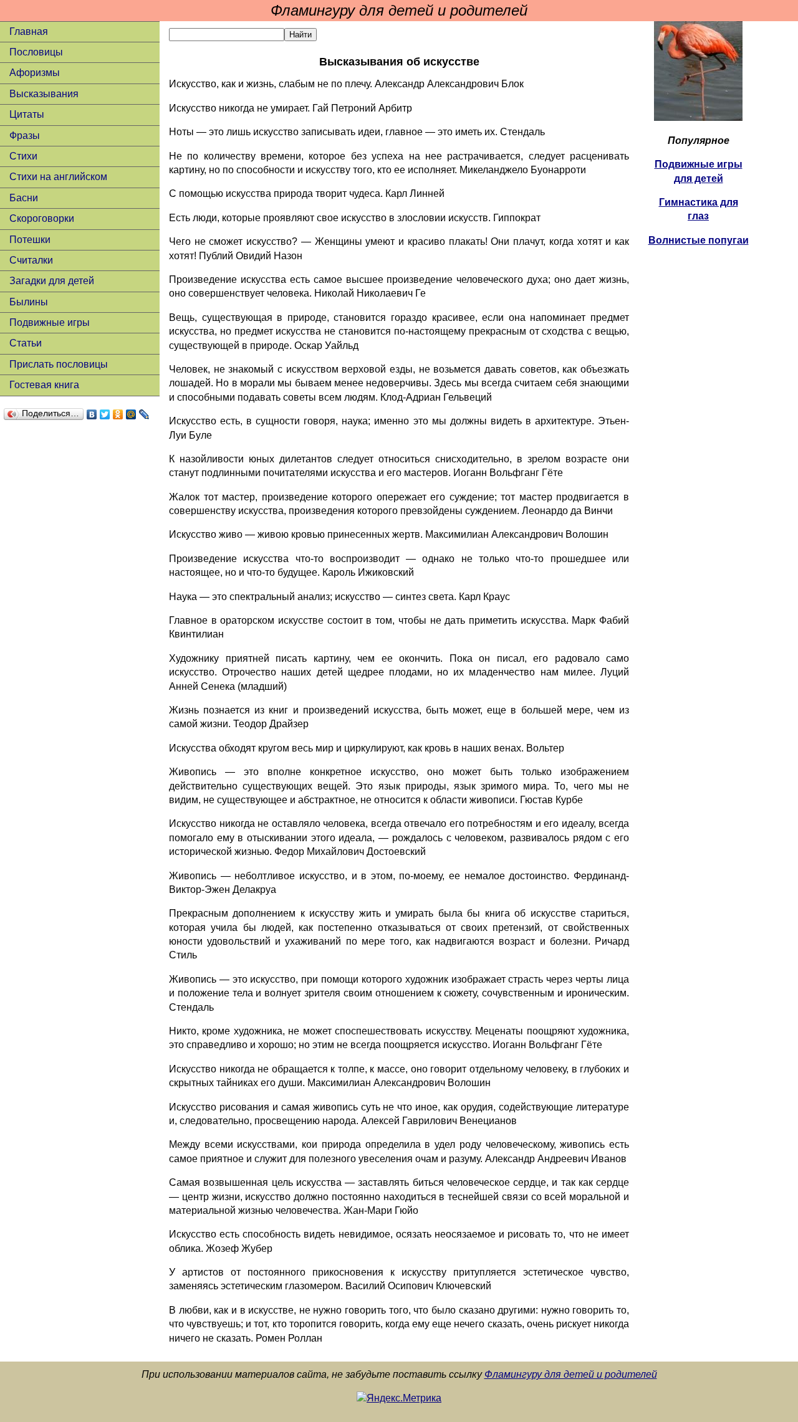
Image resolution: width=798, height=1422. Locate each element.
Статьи (25, 343)
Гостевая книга (44, 384)
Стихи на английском (58, 176)
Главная (28, 31)
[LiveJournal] (144, 414)
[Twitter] (105, 414)
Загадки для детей (51, 280)
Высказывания (44, 93)
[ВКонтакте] (92, 414)
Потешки (29, 239)
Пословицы (36, 52)
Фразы (24, 135)
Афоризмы (34, 72)
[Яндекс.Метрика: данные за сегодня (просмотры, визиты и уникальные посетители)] (399, 1398)
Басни (23, 198)
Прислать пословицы (58, 364)
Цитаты (26, 114)
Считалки (31, 260)
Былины (28, 302)
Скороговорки (41, 218)
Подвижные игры (49, 322)
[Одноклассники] (118, 414)
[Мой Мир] (131, 414)
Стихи (23, 156)
